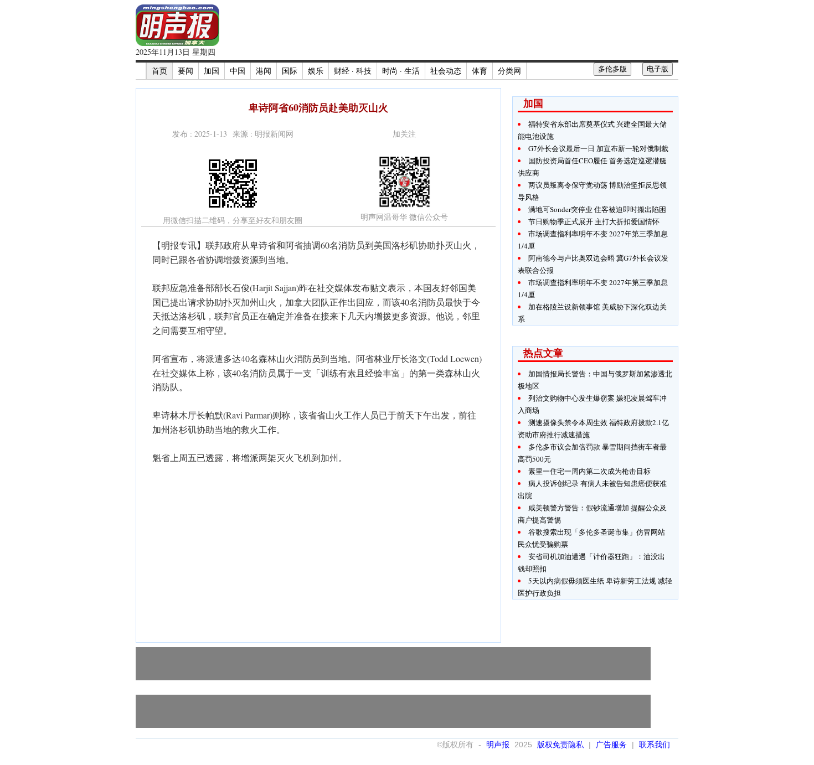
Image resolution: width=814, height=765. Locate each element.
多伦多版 (612, 69)
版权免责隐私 (560, 744)
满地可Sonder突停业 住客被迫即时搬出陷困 (597, 209)
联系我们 (654, 744)
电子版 (657, 69)
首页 (159, 70)
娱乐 (315, 70)
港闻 (263, 70)
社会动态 (445, 70)
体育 (479, 70)
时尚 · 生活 (401, 70)
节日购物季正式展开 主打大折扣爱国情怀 (594, 221)
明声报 (497, 744)
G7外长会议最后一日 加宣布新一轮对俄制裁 (598, 148)
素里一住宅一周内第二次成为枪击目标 (589, 471)
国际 (289, 70)
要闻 (185, 70)
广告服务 (611, 744)
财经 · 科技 (353, 70)
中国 (237, 70)
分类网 (509, 70)
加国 (211, 70)
